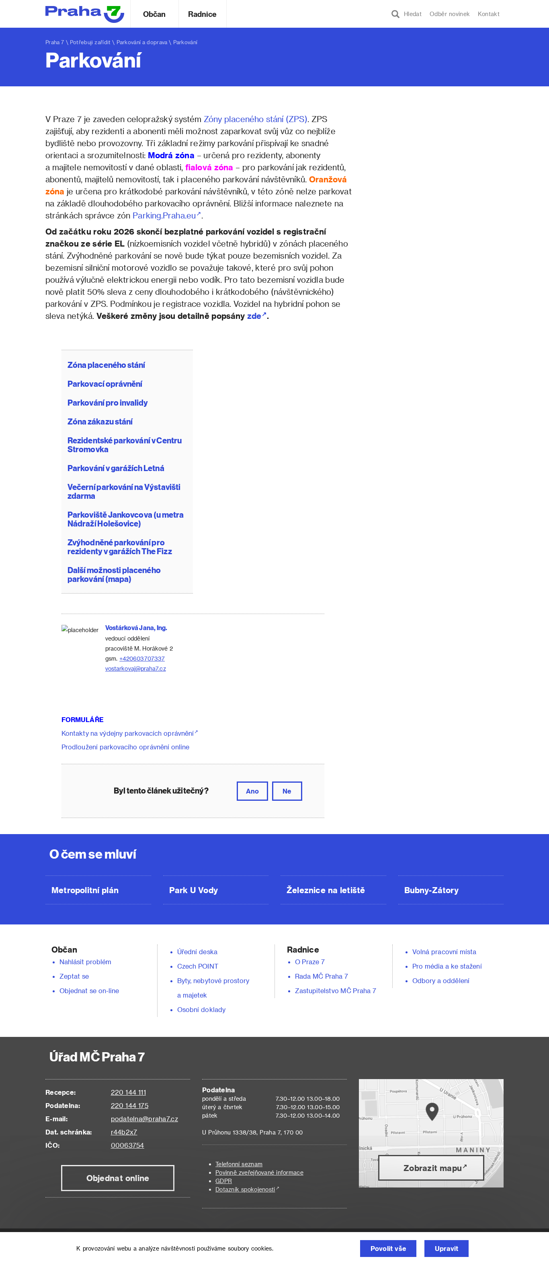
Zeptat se (74, 976)
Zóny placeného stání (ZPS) (255, 119)
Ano (252, 791)
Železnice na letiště (326, 890)
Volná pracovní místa (444, 951)
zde (254, 315)
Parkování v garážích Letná (116, 468)
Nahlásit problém (85, 961)
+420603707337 (142, 658)
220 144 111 (128, 1092)
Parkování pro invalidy (108, 402)
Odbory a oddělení (440, 980)
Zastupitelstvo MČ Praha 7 (335, 990)
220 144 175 (129, 1105)
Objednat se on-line (89, 990)
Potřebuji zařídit (90, 42)
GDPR (223, 1180)
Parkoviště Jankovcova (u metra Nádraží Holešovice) (126, 518)
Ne (287, 791)
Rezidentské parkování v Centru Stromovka (125, 444)
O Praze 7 (310, 961)
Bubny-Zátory (431, 890)
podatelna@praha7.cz (144, 1118)
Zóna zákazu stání (100, 421)
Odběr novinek (450, 13)
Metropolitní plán (85, 890)
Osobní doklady (201, 1009)
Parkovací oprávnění (105, 383)
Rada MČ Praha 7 (321, 976)
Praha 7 (54, 42)
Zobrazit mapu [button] (433, 1168)
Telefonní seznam (238, 1164)
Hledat (411, 13)
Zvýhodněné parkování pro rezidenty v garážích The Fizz (120, 546)
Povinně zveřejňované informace (259, 1172)
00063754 (127, 1145)
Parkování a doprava (142, 42)
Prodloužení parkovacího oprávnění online (125, 747)
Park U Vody (193, 890)
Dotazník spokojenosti (245, 1189)
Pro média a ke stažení (447, 966)
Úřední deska (197, 951)
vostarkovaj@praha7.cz (135, 668)
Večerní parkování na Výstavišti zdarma (124, 491)
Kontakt (489, 13)
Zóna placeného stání (106, 364)
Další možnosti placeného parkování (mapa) (114, 574)
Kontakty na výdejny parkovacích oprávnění (127, 733)
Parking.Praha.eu (164, 215)
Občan (154, 14)
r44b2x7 (124, 1132)
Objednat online (118, 1178)
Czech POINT (197, 966)
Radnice (202, 14)
